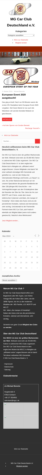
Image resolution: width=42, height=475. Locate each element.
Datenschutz (9, 367)
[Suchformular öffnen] (39, 49)
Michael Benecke (19, 91)
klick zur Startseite (11, 135)
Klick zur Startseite (21, 40)
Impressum (8, 364)
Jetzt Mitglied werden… (10, 221)
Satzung (7, 370)
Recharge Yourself (32, 128)
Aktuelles (7, 119)
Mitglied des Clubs (30, 325)
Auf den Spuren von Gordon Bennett (16, 125)
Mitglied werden (21, 43)
